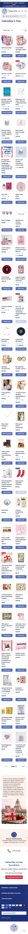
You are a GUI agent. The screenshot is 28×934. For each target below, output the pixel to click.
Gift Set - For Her (6, 73)
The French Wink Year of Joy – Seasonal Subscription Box (6, 568)
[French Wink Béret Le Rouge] (6, 269)
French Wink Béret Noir (19, 340)
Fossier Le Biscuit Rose (6, 307)
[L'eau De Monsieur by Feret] (21, 502)
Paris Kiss (4, 194)
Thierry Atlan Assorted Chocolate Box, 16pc (6, 454)
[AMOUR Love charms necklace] (21, 212)
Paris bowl (4, 510)
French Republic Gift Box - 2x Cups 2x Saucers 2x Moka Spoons (6, 483)
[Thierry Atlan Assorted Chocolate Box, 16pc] (6, 443)
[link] (5, 766)
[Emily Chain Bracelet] (6, 331)
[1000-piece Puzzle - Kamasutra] (21, 586)
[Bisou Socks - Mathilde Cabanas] (21, 473)
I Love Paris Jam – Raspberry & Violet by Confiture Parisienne (21, 748)
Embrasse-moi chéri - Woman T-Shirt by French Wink (21, 102)
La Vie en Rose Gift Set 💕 (5, 248)
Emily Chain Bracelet (5, 340)
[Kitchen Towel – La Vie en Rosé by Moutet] (21, 240)
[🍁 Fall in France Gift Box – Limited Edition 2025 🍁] (21, 384)
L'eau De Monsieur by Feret (19, 512)
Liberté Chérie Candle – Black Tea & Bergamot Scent (6, 133)
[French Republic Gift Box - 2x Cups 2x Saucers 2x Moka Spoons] (6, 473)
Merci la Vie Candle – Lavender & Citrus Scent (19, 162)
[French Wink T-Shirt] (6, 384)
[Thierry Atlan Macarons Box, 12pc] (21, 443)
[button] (22, 11)
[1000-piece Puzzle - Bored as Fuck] (6, 616)
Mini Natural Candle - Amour (21, 368)
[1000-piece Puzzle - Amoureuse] (21, 416)
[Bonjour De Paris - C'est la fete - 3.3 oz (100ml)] (6, 680)
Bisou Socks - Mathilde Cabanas (20, 482)
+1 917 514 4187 (16, 851)
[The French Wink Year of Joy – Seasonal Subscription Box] (6, 557)
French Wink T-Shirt (6, 393)
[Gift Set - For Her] (6, 65)
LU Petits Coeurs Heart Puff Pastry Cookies (6, 596)
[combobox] (14, 16)
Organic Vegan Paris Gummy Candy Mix (20, 567)
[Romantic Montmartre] (21, 680)
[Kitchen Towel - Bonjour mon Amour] (21, 709)
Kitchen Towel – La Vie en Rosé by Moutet (21, 249)
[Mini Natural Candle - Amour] (21, 359)
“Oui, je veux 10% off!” (14, 877)
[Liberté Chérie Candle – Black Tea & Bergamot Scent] (6, 122)
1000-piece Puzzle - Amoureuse (19, 425)
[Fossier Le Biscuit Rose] (6, 298)
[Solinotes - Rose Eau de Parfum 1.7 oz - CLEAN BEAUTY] (21, 616)
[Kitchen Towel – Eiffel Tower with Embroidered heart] (6, 91)
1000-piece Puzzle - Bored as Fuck (6, 625)
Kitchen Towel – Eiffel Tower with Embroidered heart (6, 102)
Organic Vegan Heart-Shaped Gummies (20, 279)
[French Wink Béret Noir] (21, 331)
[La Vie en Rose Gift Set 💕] (6, 240)
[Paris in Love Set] (21, 65)
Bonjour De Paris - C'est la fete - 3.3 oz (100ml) (6, 689)
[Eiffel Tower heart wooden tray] (21, 122)
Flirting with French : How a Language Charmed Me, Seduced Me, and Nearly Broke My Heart (6, 165)
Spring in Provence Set (5, 368)
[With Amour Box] (6, 40)
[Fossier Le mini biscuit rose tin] (21, 645)
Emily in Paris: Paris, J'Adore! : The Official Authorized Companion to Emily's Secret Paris (6, 658)
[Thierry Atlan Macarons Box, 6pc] (6, 530)
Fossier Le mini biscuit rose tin (20, 654)
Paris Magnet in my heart (6, 746)
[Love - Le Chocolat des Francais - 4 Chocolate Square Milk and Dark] (21, 298)
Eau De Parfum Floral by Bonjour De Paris (21, 539)
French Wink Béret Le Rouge (6, 278)
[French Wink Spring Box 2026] (21, 40)
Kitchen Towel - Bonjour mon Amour (20, 719)
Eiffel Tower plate (19, 195)
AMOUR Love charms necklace (19, 222)
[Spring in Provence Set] (6, 359)
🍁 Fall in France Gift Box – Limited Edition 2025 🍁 (21, 395)
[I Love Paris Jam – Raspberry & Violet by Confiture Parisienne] (21, 737)
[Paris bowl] (6, 502)
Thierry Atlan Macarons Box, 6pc (6, 539)
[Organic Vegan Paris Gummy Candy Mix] (21, 557)
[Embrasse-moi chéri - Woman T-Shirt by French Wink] (21, 91)
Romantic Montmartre (19, 689)
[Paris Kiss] (6, 186)
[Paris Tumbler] (6, 212)
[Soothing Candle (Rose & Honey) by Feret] (6, 709)
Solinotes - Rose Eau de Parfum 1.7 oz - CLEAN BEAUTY (21, 626)
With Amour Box (6, 48)
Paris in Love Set (21, 73)
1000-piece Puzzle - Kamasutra (19, 596)
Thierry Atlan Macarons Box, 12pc (20, 453)
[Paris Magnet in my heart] (6, 737)
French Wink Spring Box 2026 (21, 48)
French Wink (7, 917)
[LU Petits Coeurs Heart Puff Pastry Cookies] (6, 586)
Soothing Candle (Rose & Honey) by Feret (6, 719)
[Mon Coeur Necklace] (6, 416)
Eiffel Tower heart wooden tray (20, 132)
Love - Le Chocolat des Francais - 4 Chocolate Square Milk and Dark (21, 311)
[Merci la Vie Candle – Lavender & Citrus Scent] (21, 152)
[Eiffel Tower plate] (21, 186)
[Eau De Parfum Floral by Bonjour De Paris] (21, 530)
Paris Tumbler (5, 220)
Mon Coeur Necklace (4, 425)
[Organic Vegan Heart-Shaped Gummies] (21, 269)
